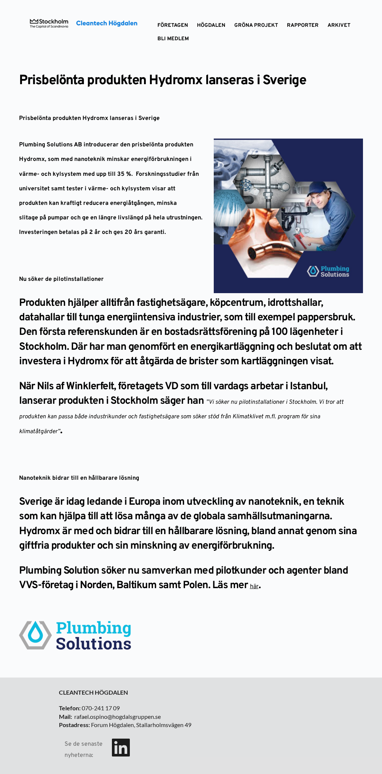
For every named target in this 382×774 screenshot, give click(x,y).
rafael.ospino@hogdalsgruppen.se (117, 716)
